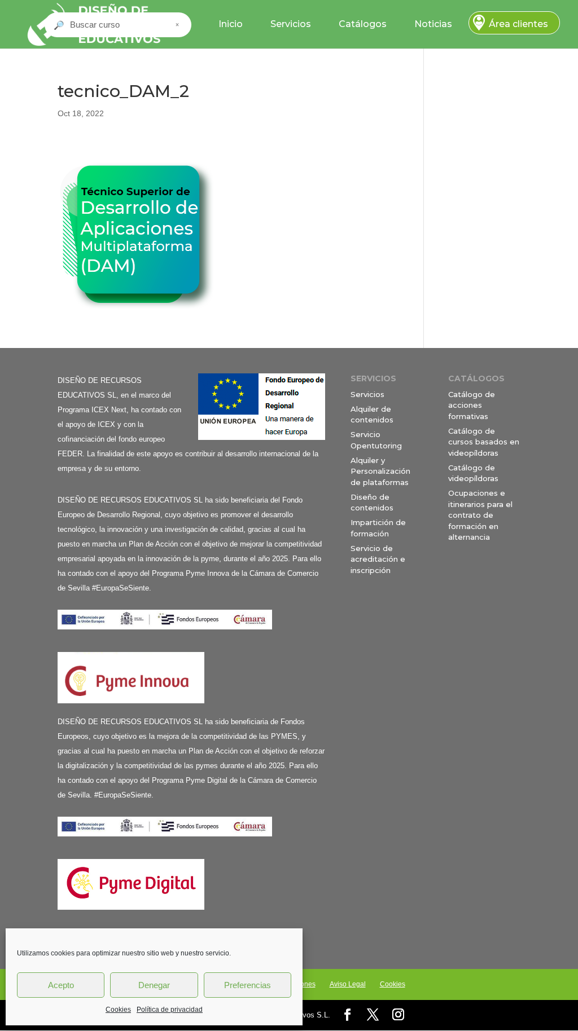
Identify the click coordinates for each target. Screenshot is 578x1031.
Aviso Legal (348, 984)
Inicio (230, 24)
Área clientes (518, 24)
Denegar (154, 985)
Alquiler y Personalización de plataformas (380, 471)
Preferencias (247, 985)
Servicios (290, 24)
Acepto (61, 985)
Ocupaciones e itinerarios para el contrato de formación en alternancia (480, 514)
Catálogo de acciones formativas (471, 405)
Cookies (118, 1010)
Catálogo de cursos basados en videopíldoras (483, 441)
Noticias (433, 24)
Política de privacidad (170, 1010)
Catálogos (363, 24)
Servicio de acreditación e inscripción (378, 559)
